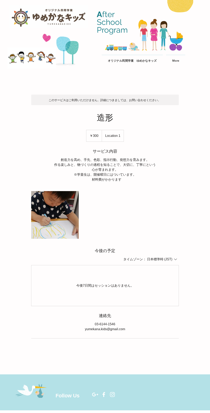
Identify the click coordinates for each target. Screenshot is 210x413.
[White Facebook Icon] (103, 394)
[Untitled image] (55, 215)
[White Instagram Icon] (112, 394)
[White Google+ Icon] (95, 394)
